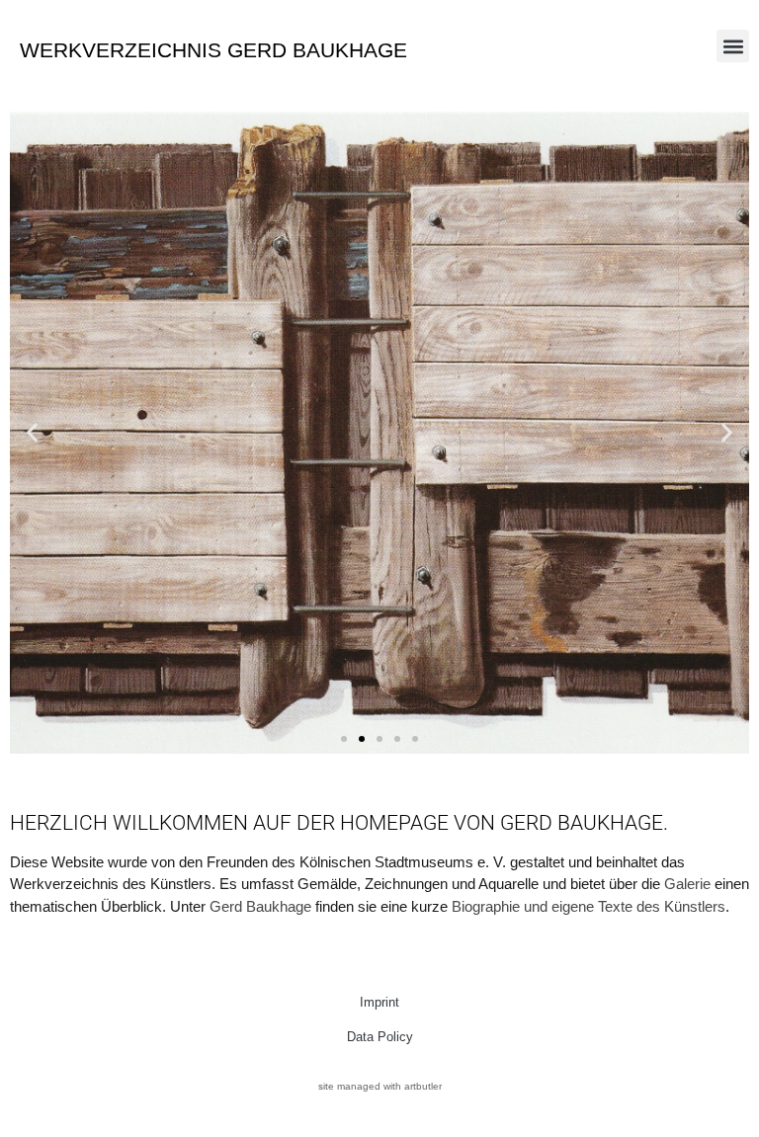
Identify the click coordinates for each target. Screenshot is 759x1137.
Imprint (379, 1002)
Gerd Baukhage (260, 906)
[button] (733, 46)
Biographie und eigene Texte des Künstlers (588, 906)
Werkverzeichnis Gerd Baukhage (213, 50)
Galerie (687, 883)
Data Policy (380, 1036)
